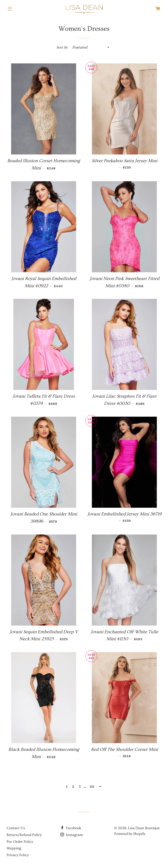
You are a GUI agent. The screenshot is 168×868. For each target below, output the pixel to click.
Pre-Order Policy (20, 841)
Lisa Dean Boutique (144, 828)
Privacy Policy (18, 855)
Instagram (74, 835)
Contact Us (16, 828)
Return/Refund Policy (24, 835)
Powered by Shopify (129, 834)
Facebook (73, 828)
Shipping (14, 848)
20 (92, 787)
